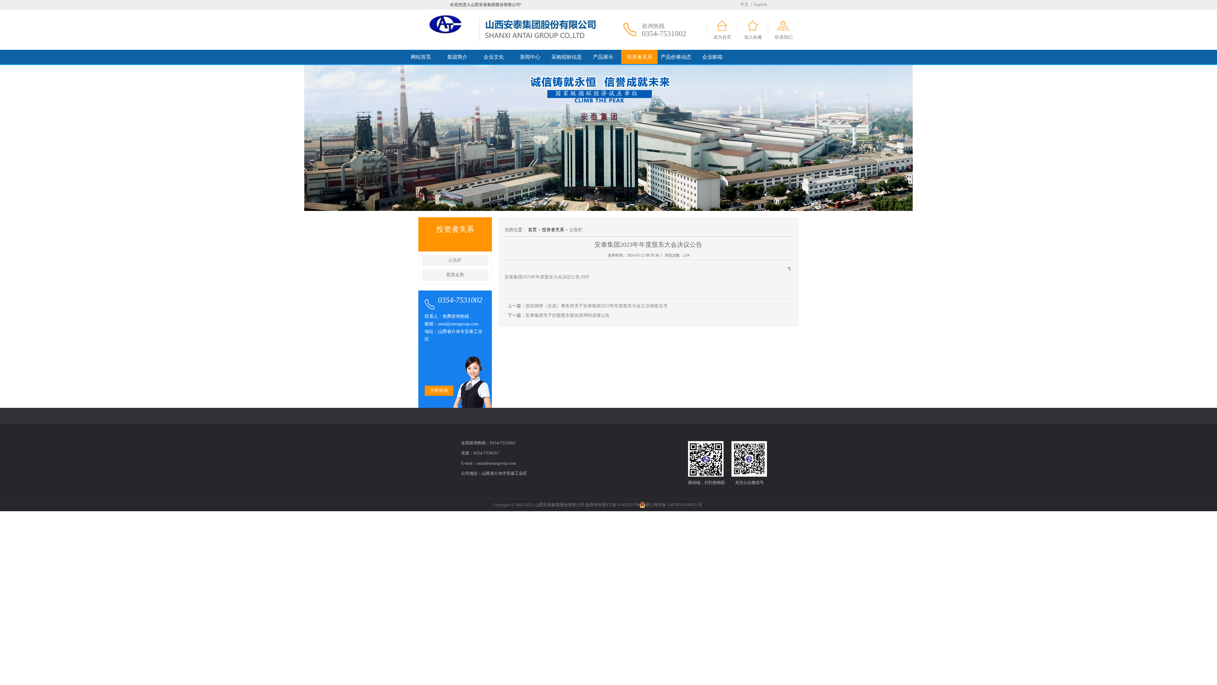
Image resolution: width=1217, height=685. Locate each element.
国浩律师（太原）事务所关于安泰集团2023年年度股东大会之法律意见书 (596, 305)
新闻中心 (530, 57)
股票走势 (455, 274)
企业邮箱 (712, 57)
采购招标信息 (566, 57)
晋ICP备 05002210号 (620, 504)
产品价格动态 (676, 57)
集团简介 (457, 57)
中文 (744, 4)
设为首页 (722, 37)
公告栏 (455, 260)
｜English (758, 4)
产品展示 (603, 57)
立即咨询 (439, 390)
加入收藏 (753, 37)
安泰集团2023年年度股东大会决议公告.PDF (547, 277)
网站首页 (421, 57)
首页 (532, 229)
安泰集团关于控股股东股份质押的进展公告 (567, 315)
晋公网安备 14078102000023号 (674, 504)
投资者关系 (639, 57)
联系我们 (784, 37)
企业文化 (494, 57)
